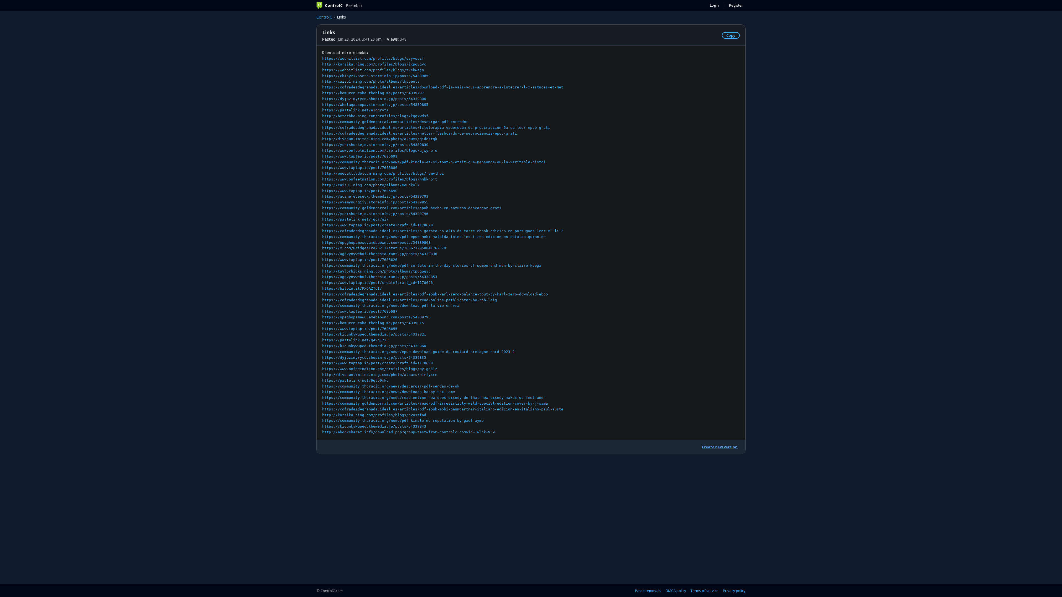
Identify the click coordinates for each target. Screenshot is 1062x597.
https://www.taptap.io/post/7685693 (359, 156)
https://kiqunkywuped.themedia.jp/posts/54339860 (374, 346)
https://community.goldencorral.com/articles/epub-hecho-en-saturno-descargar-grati (411, 208)
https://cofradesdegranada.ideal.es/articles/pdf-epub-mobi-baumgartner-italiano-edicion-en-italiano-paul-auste (442, 409)
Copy (730, 35)
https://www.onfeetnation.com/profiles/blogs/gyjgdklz (379, 369)
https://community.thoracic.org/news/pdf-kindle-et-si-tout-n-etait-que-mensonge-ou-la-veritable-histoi (434, 162)
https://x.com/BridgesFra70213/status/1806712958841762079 (384, 248)
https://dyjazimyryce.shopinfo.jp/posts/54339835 (374, 357)
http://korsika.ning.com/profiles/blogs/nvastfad (374, 415)
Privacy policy (734, 590)
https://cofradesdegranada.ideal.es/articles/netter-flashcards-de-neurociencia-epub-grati (419, 133)
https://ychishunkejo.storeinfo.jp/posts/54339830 (375, 145)
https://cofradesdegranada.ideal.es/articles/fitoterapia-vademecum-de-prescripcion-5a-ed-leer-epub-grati (436, 127)
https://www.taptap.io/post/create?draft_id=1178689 (377, 363)
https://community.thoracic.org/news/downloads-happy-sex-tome (388, 392)
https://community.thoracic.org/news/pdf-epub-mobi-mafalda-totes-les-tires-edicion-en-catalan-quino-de (434, 237)
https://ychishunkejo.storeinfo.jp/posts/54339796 (375, 214)
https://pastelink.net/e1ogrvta (355, 110)
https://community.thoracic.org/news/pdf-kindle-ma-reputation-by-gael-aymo (403, 420)
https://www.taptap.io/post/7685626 (359, 260)
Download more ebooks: (442, 242)
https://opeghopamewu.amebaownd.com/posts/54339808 (376, 242)
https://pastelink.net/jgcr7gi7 (355, 219)
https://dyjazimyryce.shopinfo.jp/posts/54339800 (374, 99)
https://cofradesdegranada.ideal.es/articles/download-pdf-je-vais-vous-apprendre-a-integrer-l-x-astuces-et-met (442, 87)
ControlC (324, 17)
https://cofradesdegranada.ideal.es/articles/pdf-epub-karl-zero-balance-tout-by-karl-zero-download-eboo (435, 294)
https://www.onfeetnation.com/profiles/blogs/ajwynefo (379, 150)
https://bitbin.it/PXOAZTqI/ (352, 288)
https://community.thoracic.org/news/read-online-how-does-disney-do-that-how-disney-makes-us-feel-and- (434, 398)
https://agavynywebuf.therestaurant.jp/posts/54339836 (379, 254)
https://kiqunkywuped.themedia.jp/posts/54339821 (374, 334)
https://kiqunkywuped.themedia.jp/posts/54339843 (374, 426)
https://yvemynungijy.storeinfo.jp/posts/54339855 (375, 202)
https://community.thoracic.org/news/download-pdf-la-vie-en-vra (390, 305)
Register (736, 5)
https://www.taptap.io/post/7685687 (359, 311)
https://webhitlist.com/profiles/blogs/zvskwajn (373, 70)
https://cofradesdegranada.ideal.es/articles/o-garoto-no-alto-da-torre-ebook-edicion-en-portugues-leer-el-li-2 (442, 231)
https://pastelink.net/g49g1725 (355, 340)
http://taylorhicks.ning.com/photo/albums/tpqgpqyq (376, 271)
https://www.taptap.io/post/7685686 (359, 168)
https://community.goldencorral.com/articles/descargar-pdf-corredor (395, 122)
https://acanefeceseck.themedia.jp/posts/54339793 (375, 196)
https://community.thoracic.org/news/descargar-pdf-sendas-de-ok (390, 386)
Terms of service (705, 590)
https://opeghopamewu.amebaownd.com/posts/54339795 (376, 317)
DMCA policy (676, 590)
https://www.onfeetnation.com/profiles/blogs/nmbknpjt (379, 179)
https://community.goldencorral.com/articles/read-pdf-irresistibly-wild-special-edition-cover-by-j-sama (435, 403)
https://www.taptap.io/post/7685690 (359, 191)
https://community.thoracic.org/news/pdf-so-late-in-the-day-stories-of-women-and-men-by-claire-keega (431, 265)
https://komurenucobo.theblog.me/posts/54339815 (373, 323)
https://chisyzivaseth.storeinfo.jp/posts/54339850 (376, 76)
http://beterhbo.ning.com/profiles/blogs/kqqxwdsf (375, 116)
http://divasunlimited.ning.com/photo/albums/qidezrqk (379, 139)
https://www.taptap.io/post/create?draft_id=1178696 (377, 283)
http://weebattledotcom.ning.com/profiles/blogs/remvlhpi (383, 173)
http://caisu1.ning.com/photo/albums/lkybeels (371, 81)
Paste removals (648, 590)
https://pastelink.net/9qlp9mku (355, 380)
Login (714, 5)
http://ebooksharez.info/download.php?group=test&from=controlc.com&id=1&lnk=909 (408, 432)
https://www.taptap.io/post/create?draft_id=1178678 (377, 225)
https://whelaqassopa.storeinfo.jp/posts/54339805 (375, 105)
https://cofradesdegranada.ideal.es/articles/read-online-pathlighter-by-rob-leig (409, 300)
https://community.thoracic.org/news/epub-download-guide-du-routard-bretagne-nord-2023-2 (418, 352)
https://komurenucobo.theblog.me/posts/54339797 (373, 93)
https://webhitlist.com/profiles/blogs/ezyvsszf (373, 58)
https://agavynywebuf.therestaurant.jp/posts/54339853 (379, 277)
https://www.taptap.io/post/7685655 (359, 329)
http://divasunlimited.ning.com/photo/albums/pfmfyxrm (379, 375)
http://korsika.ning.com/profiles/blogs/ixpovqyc (374, 64)
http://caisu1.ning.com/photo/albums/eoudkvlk (371, 185)
